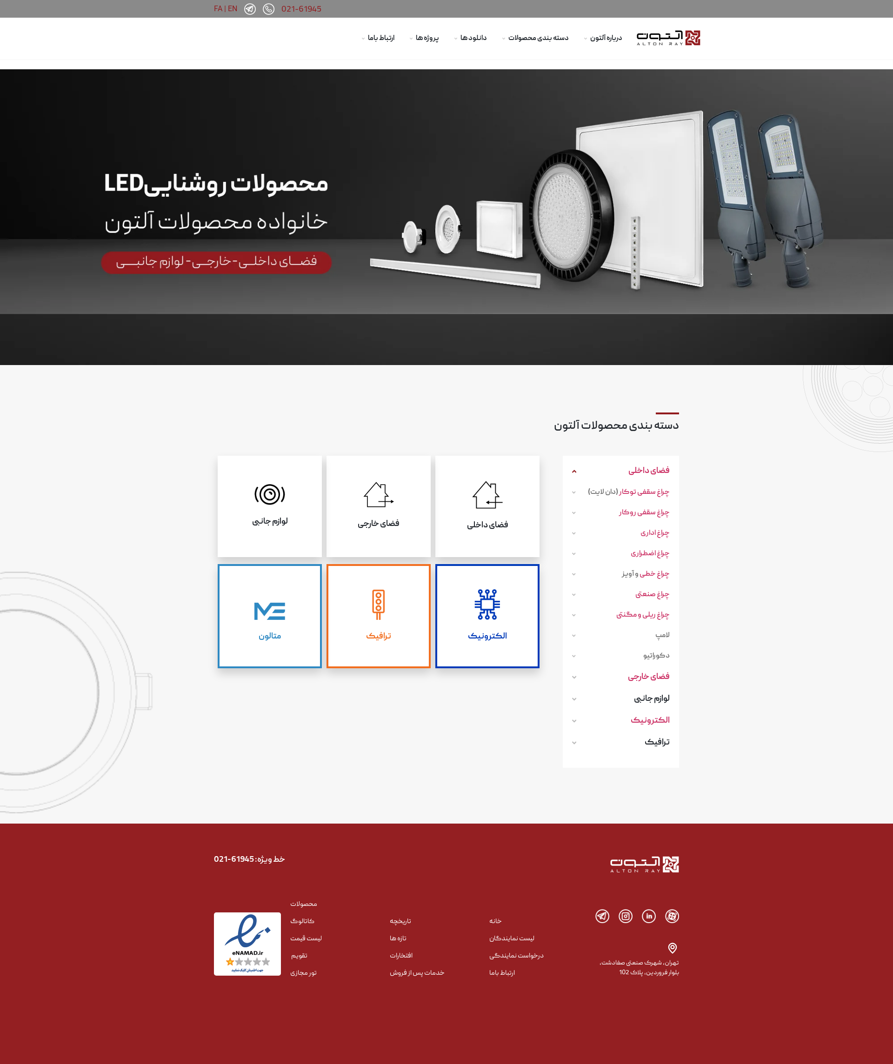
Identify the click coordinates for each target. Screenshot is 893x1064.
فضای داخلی (649, 471)
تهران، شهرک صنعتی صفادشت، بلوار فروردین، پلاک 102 (639, 968)
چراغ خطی (655, 574)
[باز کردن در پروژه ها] (411, 38)
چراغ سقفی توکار (644, 492)
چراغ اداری (655, 533)
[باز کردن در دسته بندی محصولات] (503, 38)
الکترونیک (650, 721)
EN (232, 8)
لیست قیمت (306, 939)
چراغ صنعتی (652, 595)
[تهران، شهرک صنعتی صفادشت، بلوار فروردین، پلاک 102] (672, 948)
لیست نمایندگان (511, 939)
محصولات (303, 904)
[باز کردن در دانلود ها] (455, 38)
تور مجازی (303, 973)
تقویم (299, 956)
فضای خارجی (649, 677)
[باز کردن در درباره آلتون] (585, 38)
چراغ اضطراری (650, 554)
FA (218, 8)
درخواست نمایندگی (516, 956)
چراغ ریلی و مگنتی (643, 615)
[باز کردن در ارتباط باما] (363, 38)
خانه (495, 922)
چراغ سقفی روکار (644, 513)
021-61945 (301, 10)
